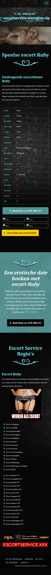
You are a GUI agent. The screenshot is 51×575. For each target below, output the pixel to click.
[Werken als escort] (25, 404)
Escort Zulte (11, 469)
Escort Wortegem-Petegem (17, 466)
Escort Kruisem (12, 445)
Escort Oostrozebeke (14, 452)
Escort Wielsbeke (13, 462)
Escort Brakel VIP (13, 482)
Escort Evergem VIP (14, 489)
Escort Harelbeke (12, 438)
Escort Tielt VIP (12, 517)
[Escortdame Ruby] (14, 219)
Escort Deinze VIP (13, 486)
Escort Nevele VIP (13, 507)
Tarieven (28, 559)
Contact (24, 562)
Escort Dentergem (13, 431)
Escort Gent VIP (12, 493)
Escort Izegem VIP (13, 496)
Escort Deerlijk (11, 428)
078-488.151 (31, 312)
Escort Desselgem (13, 435)
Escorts (39, 559)
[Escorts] (25, 537)
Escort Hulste (11, 442)
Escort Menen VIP (13, 503)
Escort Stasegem (12, 455)
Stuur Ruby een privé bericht (21, 232)
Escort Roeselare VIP (14, 510)
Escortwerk (12, 562)
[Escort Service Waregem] (25, 18)
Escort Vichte (11, 459)
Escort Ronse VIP (13, 514)
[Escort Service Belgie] (25, 544)
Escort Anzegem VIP (14, 479)
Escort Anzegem (12, 424)
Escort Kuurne (11, 449)
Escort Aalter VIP (13, 475)
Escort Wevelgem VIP (14, 521)
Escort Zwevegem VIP (14, 524)
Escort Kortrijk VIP (13, 500)
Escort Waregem (14, 559)
